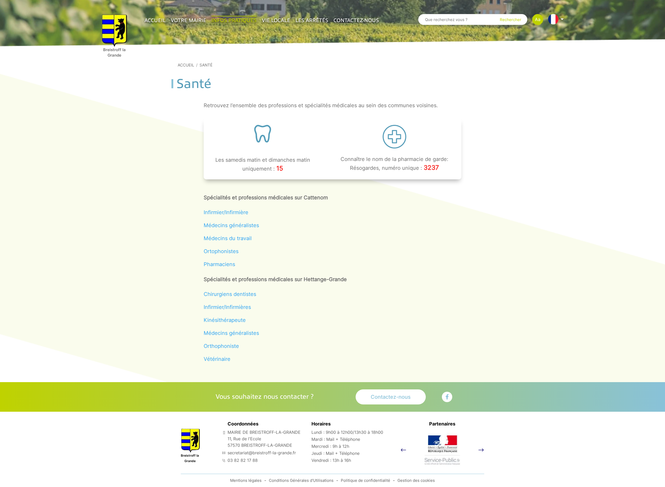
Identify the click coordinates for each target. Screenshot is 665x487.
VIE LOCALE (276, 20)
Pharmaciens (219, 264)
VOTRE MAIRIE (188, 20)
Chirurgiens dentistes (230, 294)
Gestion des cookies (416, 480)
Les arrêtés (311, 20)
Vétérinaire (217, 359)
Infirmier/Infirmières (227, 307)
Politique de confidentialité (365, 480)
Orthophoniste (221, 346)
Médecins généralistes (231, 225)
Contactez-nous (356, 20)
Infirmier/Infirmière (226, 212)
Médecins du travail (228, 238)
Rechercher (510, 20)
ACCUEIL (154, 20)
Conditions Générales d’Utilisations (301, 480)
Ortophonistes (221, 251)
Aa (538, 19)
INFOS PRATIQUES (234, 20)
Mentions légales (246, 480)
